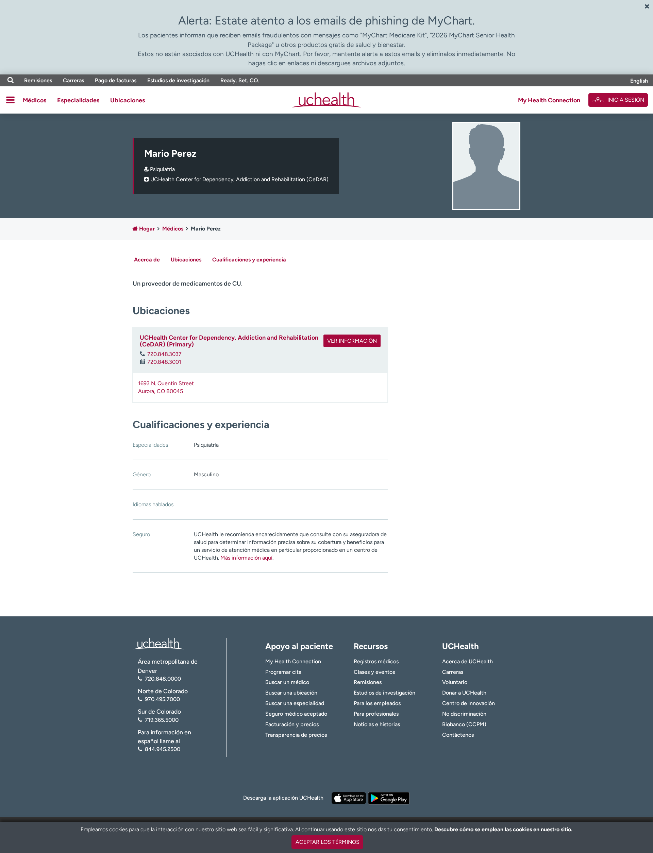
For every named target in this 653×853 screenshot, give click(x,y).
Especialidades (78, 100)
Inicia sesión (625, 100)
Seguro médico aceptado (296, 714)
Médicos (34, 100)
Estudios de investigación (178, 80)
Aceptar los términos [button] (327, 842)
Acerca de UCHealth (467, 661)
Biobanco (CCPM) (464, 724)
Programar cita (283, 672)
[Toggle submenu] (10, 100)
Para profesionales (376, 714)
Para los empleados (377, 703)
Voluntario (454, 682)
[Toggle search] (10, 80)
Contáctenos (458, 735)
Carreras (73, 80)
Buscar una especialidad (294, 703)
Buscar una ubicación (291, 692)
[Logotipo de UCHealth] (158, 643)
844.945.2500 (162, 749)
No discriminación (464, 714)
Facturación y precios (292, 724)
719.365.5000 (162, 720)
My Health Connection (549, 100)
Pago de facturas (115, 80)
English (639, 81)
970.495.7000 (162, 699)
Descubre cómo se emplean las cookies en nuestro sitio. (503, 829)
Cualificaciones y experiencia (249, 259)
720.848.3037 (164, 354)
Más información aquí (246, 558)
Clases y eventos (374, 672)
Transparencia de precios (296, 735)
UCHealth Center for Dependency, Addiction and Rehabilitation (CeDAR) (239, 179)
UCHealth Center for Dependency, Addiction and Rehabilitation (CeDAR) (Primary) (229, 341)
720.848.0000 (163, 679)
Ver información (352, 341)
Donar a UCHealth (464, 692)
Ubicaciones (127, 100)
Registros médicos (376, 661)
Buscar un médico (287, 682)
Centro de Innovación (468, 703)
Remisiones (38, 80)
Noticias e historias (377, 724)
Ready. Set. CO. (239, 80)
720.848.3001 (164, 362)
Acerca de (147, 259)
